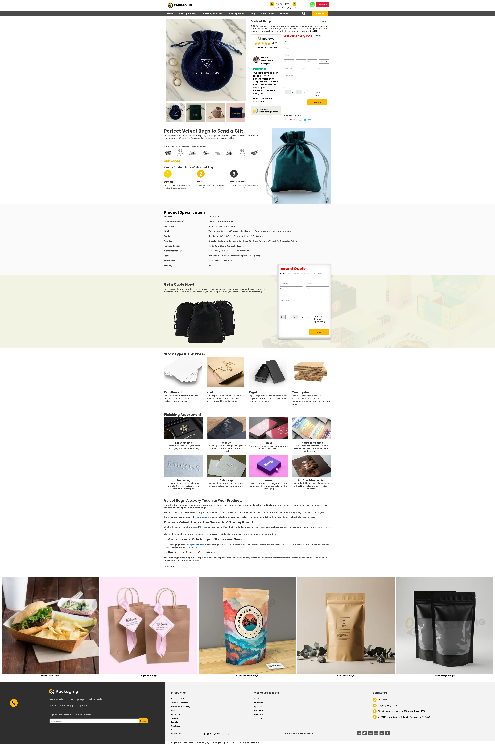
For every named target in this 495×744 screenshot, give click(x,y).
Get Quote (322, 4)
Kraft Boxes (258, 710)
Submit (317, 102)
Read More (315, 31)
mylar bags (201, 517)
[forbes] (229, 734)
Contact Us (175, 714)
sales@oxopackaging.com (283, 7)
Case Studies (267, 13)
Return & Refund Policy (180, 707)
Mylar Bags (258, 714)
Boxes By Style (236, 13)
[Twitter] (207, 734)
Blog (252, 13)
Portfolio (320, 13)
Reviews (284, 13)
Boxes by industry (187, 13)
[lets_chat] (266, 110)
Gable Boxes (258, 718)
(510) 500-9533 (282, 4)
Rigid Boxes (258, 707)
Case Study (175, 726)
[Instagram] (225, 734)
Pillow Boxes (258, 703)
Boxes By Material (212, 13)
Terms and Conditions (179, 703)
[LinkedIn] (211, 734)
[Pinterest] (222, 734)
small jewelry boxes (194, 544)
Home (170, 13)
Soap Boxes (258, 699)
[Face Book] (204, 734)
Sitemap (174, 718)
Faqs (173, 730)
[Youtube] (218, 734)
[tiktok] (214, 734)
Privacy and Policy (178, 699)
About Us (175, 710)
